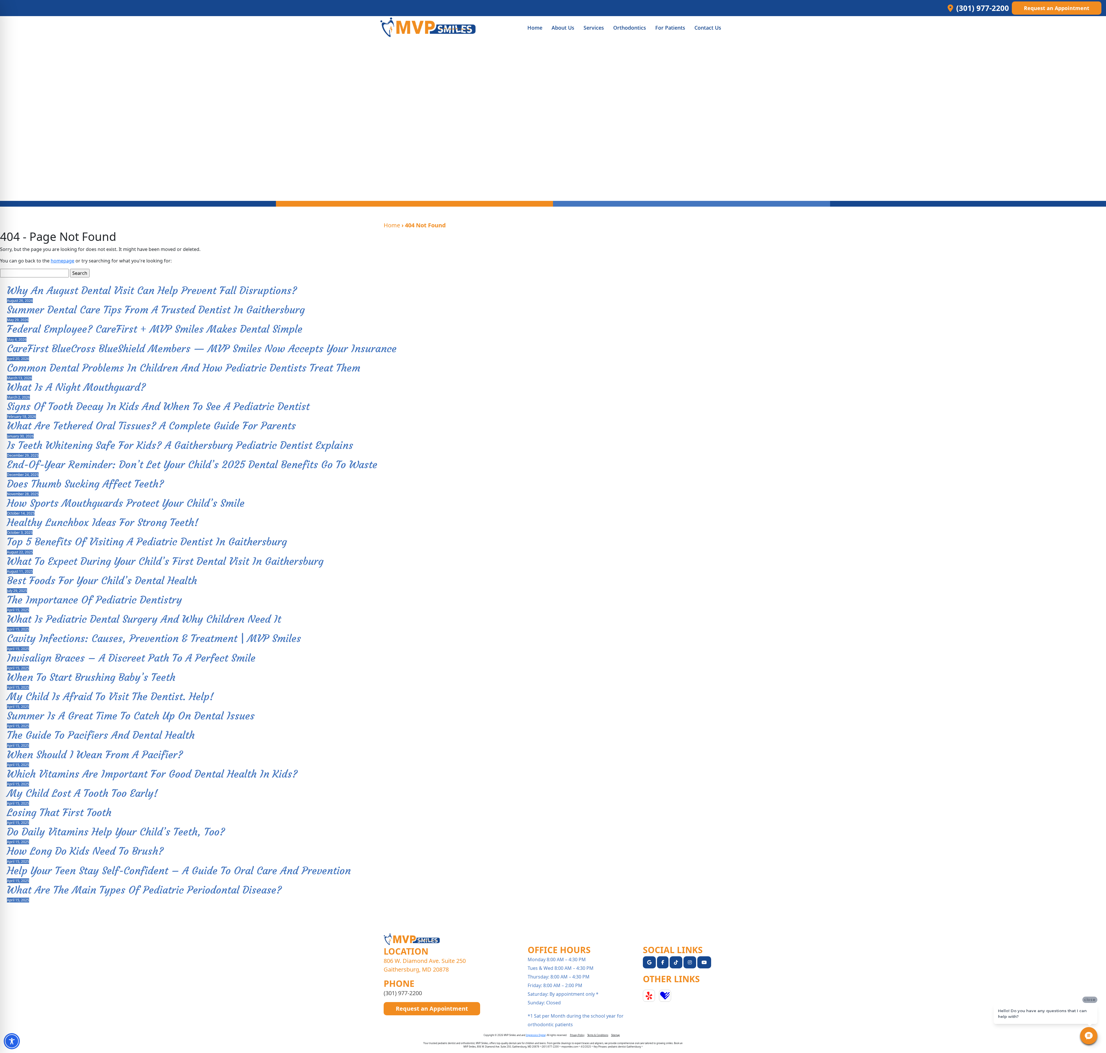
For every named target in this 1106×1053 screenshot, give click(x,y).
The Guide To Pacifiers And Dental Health (101, 735)
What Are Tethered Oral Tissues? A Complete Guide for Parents (151, 426)
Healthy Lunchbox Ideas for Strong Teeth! (102, 522)
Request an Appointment (1056, 8)
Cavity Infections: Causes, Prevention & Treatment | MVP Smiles (154, 638)
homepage (62, 261)
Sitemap (615, 1035)
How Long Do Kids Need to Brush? (85, 851)
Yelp (649, 995)
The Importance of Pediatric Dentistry (94, 600)
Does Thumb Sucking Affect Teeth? (85, 484)
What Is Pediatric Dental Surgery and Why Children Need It (144, 619)
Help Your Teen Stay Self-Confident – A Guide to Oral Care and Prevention (179, 871)
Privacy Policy (577, 1035)
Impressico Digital (536, 1035)
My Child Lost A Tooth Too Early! (82, 793)
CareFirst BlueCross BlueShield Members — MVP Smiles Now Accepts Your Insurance (202, 348)
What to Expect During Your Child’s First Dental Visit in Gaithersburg (165, 561)
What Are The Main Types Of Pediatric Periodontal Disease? (144, 890)
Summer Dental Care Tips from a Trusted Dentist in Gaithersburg (156, 310)
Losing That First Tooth (59, 812)
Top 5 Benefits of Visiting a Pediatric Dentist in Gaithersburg (147, 542)
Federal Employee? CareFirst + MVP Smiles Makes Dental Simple (154, 329)
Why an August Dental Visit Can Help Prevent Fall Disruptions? (152, 290)
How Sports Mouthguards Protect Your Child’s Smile (126, 503)
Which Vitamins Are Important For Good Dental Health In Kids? (152, 774)
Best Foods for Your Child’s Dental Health (102, 580)
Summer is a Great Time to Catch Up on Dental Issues (131, 716)
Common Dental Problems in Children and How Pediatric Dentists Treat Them (183, 368)
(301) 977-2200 (403, 993)
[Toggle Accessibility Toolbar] (11, 1041)
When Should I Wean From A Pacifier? (95, 755)
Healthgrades (665, 995)
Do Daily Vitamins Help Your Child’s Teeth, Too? (116, 832)
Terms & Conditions (597, 1035)
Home (392, 225)
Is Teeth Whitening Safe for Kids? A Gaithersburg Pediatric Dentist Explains (180, 445)
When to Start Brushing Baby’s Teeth (91, 677)
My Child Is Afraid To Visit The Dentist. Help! (110, 696)
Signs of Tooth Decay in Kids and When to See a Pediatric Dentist (158, 406)
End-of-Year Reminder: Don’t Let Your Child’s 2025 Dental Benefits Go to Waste (192, 464)
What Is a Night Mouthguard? (76, 387)
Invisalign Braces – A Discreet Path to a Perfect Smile (131, 658)
